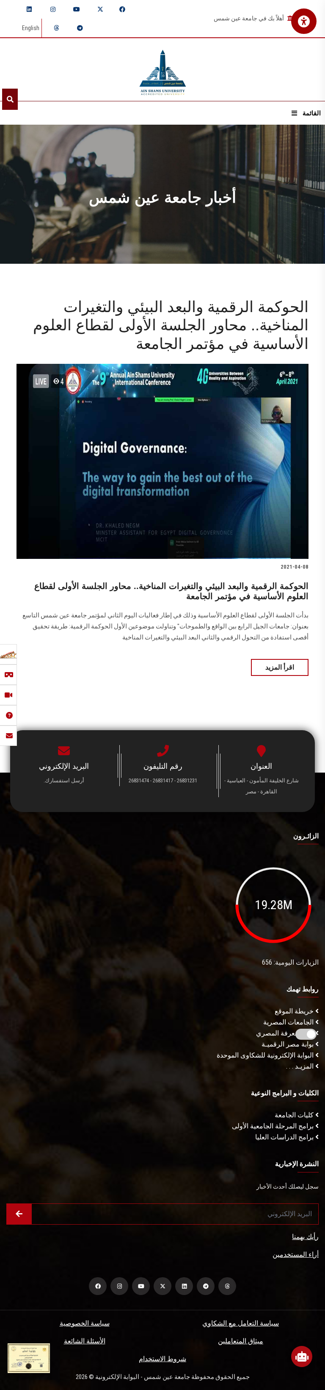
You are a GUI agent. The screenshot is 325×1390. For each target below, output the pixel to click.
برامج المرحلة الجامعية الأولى (273, 1126)
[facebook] (122, 9)
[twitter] (100, 9)
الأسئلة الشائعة (84, 1341)
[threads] (56, 28)
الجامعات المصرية (289, 1022)
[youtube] (76, 9)
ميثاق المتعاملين (240, 1341)
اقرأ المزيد (279, 667)
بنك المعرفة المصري (285, 1033)
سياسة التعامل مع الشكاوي (240, 1323)
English (30, 28)
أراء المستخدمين (296, 1254)
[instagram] (53, 9)
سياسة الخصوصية (85, 1323)
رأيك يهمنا (305, 1237)
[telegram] (80, 28)
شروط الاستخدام (162, 1359)
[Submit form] (19, 1214)
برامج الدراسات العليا (285, 1137)
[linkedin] (29, 9)
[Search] (10, 99)
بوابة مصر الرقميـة (288, 1044)
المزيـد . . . (300, 1066)
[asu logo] (162, 70)
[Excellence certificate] (29, 1358)
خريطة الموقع (295, 1011)
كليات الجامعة (295, 1115)
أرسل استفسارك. (64, 780)
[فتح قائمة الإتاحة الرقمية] (304, 21)
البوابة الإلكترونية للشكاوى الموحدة (266, 1055)
